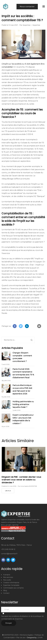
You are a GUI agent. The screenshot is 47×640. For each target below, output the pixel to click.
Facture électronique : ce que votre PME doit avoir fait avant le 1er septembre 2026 (22, 389)
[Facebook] (3, 560)
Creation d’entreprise (11, 583)
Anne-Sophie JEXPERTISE (28, 486)
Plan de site (20, 638)
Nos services (8, 577)
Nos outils (7, 580)
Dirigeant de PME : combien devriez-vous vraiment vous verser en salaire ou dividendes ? (21, 480)
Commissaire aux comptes (13, 588)
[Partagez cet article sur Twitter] (21, 326)
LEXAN (40, 638)
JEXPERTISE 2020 (11, 635)
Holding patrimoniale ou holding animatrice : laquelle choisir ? (23, 404)
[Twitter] (13, 560)
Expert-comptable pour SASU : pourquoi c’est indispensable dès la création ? (23, 419)
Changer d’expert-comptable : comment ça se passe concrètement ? (22, 357)
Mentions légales (26, 635)
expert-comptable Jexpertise (14, 101)
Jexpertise (26, 25)
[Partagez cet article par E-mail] (39, 326)
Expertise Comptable (11, 585)
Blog (5, 590)
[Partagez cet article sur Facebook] (15, 326)
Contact (6, 593)
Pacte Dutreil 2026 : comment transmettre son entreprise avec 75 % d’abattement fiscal (23, 373)
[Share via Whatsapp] (33, 326)
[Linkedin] (8, 560)
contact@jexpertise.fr (9, 554)
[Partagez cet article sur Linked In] (27, 326)
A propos (6, 575)
